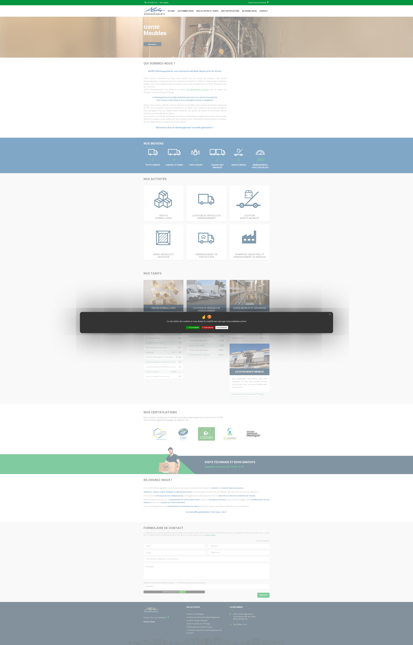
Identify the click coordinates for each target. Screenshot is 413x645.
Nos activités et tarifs (207, 11)
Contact (264, 11)
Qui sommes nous (186, 11)
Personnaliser (222, 327)
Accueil (171, 11)
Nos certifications (230, 11)
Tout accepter (193, 327)
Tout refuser (208, 327)
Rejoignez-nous (249, 11)
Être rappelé (164, 3)
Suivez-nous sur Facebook (257, 2)
